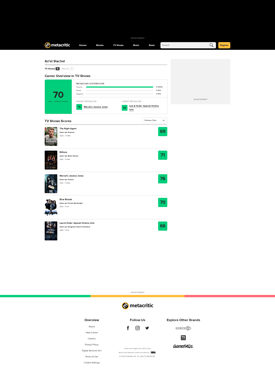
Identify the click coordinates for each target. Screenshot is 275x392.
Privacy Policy (92, 344)
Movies (100, 45)
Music (136, 45)
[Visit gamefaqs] (183, 347)
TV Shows (118, 45)
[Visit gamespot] (183, 330)
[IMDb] (153, 352)
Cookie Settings (92, 362)
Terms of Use (91, 356)
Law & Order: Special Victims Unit (144, 108)
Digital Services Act (91, 350)
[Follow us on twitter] (147, 329)
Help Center (92, 332)
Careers (92, 338)
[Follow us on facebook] (127, 329)
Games (83, 45)
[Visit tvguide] (183, 339)
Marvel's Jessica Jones (96, 107)
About (92, 326)
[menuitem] (83, 45)
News (152, 45)
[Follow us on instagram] (137, 329)
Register (224, 45)
